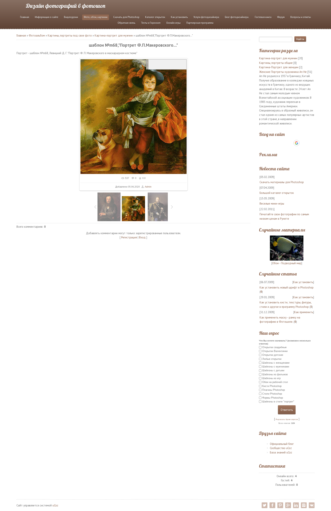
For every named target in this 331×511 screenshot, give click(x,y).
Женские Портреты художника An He (283, 72)
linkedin (296, 505)
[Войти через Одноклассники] (303, 143)
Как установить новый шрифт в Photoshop (287, 287)
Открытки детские (272, 354)
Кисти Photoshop (272, 386)
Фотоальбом (37, 35)
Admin (148, 186)
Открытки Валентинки (275, 351)
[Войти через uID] (270, 143)
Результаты (280, 419)
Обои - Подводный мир (286, 263)
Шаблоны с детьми (273, 370)
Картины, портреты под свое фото (70, 35)
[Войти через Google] (296, 143)
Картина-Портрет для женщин (278, 67)
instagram (304, 505)
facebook (272, 505)
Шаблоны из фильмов (275, 374)
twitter (264, 505)
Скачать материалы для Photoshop (282, 182)
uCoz (55, 505)
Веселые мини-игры (272, 203)
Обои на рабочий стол (275, 382)
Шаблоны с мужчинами (275, 366)
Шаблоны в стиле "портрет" (278, 401)
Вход (142, 237)
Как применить (303, 312)
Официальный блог (282, 444)
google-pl (288, 505)
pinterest (280, 505)
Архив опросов (292, 419)
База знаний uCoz (281, 452)
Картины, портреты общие (276, 63)
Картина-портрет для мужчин (114, 35)
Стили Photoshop (272, 393)
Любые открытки (271, 358)
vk (312, 505)
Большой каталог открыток (277, 193)
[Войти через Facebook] (283, 143)
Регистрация (129, 237)
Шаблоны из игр (271, 378)
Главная (21, 35)
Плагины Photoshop (273, 389)
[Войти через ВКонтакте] (277, 143)
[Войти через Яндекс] (290, 143)
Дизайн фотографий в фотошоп (65, 5)
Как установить (303, 282)
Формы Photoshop (272, 397)
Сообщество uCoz (281, 448)
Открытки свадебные (274, 347)
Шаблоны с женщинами (275, 362)
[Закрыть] (147, 64)
